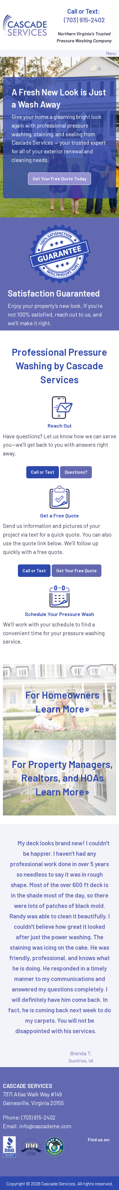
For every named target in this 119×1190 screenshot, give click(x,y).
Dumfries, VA (81, 1060)
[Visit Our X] (96, 1146)
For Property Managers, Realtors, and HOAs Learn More (62, 777)
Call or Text (42, 472)
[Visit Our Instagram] (87, 1153)
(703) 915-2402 (84, 19)
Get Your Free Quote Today (59, 178)
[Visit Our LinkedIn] (105, 1146)
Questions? (76, 472)
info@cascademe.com (45, 1126)
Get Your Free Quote (76, 570)
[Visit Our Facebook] (87, 1146)
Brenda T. (81, 1053)
